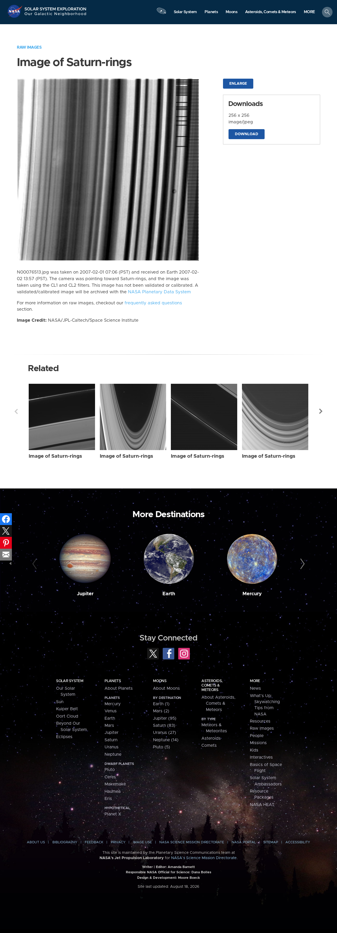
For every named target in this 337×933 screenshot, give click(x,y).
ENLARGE (238, 83)
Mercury (252, 593)
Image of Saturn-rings (55, 456)
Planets (113, 681)
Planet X (113, 814)
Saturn (111, 740)
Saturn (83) (164, 725)
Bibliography (64, 842)
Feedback (94, 842)
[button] (309, 12)
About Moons (166, 688)
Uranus (111, 747)
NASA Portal (244, 842)
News (255, 688)
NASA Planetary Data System (159, 292)
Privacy (118, 842)
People (257, 736)
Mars (109, 725)
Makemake (115, 784)
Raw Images (29, 47)
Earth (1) (161, 704)
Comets (209, 745)
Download (246, 134)
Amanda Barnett (181, 867)
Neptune (113, 754)
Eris (108, 798)
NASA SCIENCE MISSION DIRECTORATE (191, 842)
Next (321, 411)
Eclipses (64, 737)
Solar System (69, 681)
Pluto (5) (161, 747)
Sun (59, 702)
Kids (254, 750)
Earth (168, 593)
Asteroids (211, 738)
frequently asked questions (153, 303)
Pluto (110, 770)
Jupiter (85, 593)
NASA (15, 11)
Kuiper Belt (67, 709)
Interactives (261, 757)
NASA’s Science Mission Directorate (204, 858)
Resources (260, 721)
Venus (111, 711)
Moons (159, 681)
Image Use (142, 842)
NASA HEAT (262, 805)
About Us (36, 842)
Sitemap (270, 842)
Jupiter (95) (164, 718)
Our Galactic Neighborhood (55, 15)
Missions (258, 743)
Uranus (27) (164, 732)
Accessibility (297, 842)
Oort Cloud (67, 716)
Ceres (110, 777)
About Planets (119, 688)
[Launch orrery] (161, 13)
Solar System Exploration (55, 7)
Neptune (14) (166, 740)
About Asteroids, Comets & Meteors (218, 703)
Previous (16, 411)
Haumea (113, 791)
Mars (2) (161, 711)
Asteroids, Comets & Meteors (211, 685)
